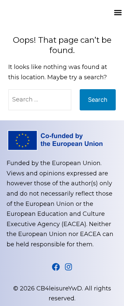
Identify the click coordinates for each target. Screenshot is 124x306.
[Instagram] (68, 267)
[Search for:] (39, 99)
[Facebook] (56, 267)
